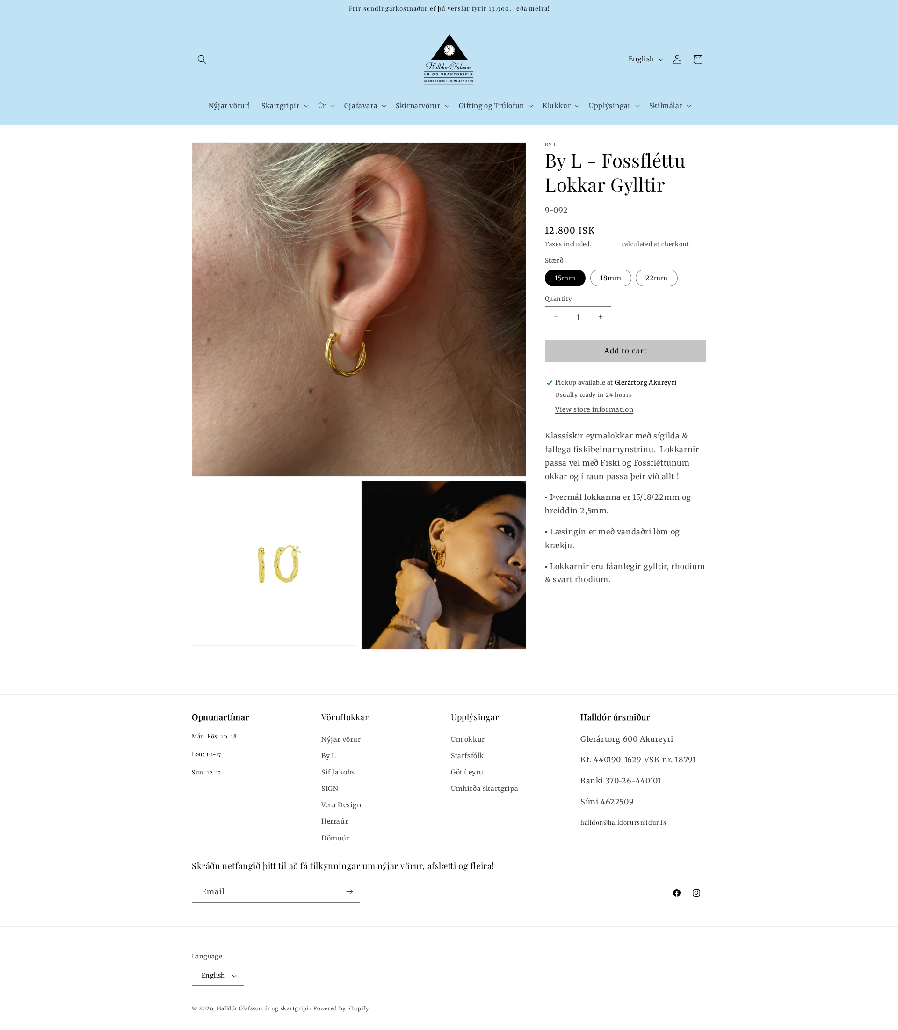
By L (328, 756)
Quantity (558, 298)
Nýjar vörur (341, 739)
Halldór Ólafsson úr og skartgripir (264, 1008)
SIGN (329, 788)
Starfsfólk (467, 756)
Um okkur (468, 739)
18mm (611, 277)
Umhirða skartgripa (485, 788)
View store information (594, 409)
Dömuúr (335, 838)
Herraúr (334, 821)
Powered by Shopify (341, 1008)
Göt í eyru (467, 772)
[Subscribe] (349, 892)
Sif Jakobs (338, 772)
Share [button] (563, 608)
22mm (656, 277)
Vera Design (341, 805)
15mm (565, 277)
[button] (202, 59)
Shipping (606, 243)
